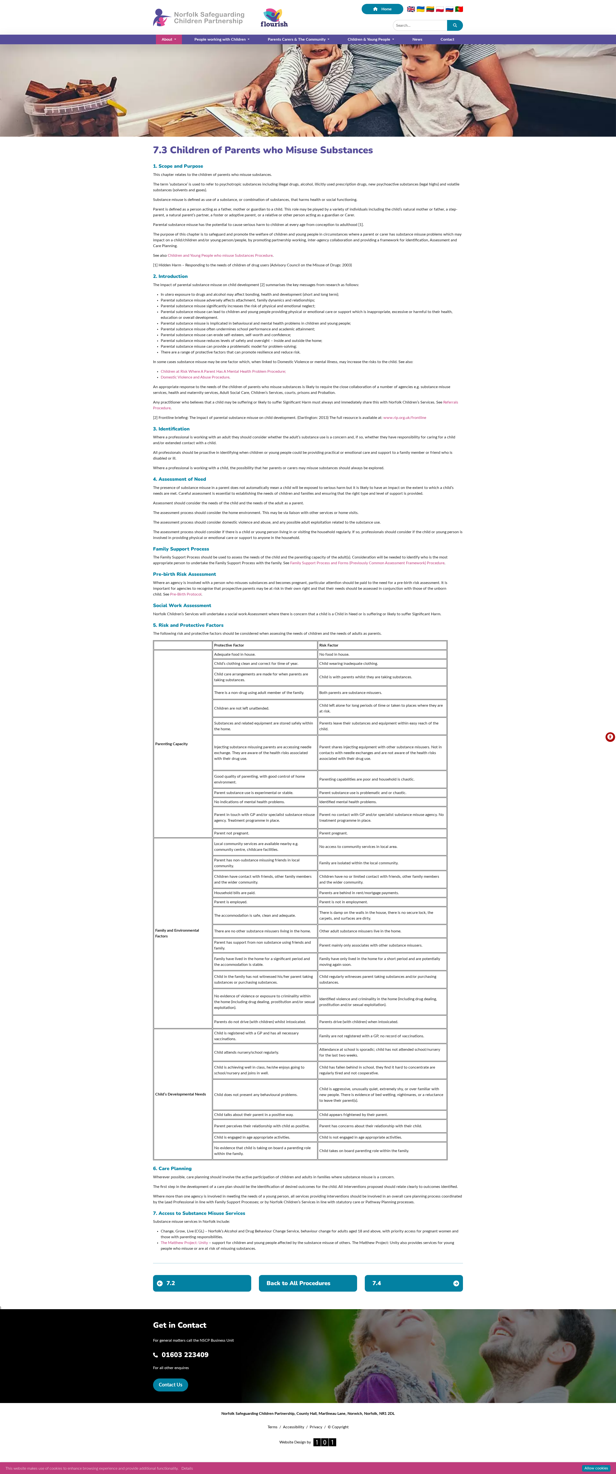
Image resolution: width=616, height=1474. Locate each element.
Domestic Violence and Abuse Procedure (195, 377)
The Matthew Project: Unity (184, 1243)
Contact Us (170, 1385)
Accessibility (293, 1427)
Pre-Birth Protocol (185, 594)
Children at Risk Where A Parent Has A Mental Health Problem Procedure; (223, 371)
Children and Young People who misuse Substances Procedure (220, 255)
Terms (272, 1427)
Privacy (316, 1427)
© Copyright (338, 1427)
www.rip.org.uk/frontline (404, 418)
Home (386, 9)
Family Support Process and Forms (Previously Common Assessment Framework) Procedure (367, 563)
